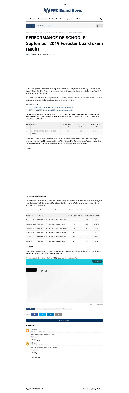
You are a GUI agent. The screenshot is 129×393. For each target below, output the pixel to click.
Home (27, 32)
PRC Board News (41, 389)
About (85, 389)
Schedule (79, 19)
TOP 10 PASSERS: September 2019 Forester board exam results (51, 110)
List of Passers (31, 19)
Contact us (100, 389)
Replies (34, 339)
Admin (28, 54)
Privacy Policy (91, 389)
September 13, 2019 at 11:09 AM (38, 331)
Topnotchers (42, 19)
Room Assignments (66, 19)
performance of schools (50, 309)
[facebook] (62, 4)
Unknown (34, 330)
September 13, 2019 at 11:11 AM (38, 344)
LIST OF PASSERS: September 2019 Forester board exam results (51, 107)
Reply (32, 336)
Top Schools (53, 19)
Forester (39, 309)
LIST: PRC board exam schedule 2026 (46, 26)
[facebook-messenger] (65, 4)
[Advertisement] (64, 72)
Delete (36, 336)
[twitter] (68, 4)
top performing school (35, 32)
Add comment (35, 357)
